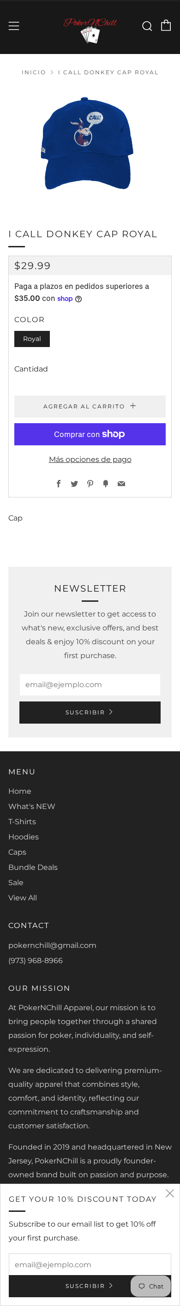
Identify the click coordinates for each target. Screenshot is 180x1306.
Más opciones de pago (90, 459)
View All (22, 897)
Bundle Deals (33, 867)
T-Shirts (22, 821)
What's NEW (31, 806)
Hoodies (23, 837)
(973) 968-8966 (35, 960)
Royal (32, 339)
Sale (16, 882)
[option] (90, 145)
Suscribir (85, 712)
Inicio (34, 72)
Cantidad (31, 369)
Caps (17, 852)
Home (19, 791)
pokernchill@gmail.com (52, 945)
